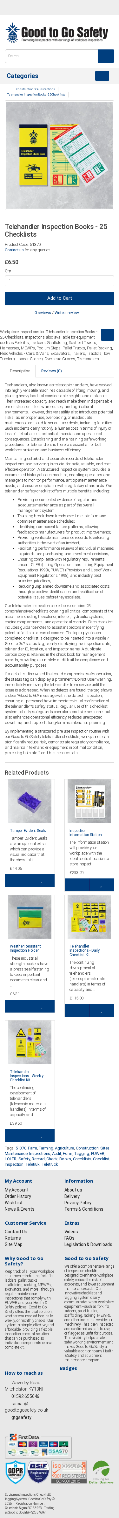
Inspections (39, 1153)
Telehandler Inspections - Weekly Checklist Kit (26, 1076)
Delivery (72, 1196)
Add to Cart (59, 298)
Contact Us (16, 1231)
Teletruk (32, 1164)
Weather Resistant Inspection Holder (25, 948)
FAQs (69, 1238)
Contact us (14, 249)
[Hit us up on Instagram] (30, 8)
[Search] (106, 56)
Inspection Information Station (85, 832)
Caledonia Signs (16, 1508)
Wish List (14, 1202)
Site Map (13, 1244)
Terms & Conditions (83, 1209)
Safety (24, 1158)
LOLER (11, 1158)
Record (38, 1158)
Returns (13, 1238)
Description (20, 371)
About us (73, 1189)
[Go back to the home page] (57, 33)
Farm (32, 1148)
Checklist (101, 1158)
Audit (56, 1153)
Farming (46, 1148)
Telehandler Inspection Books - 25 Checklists (36, 94)
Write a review (67, 312)
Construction (87, 1148)
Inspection (14, 1164)
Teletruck (50, 1164)
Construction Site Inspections (36, 89)
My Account (17, 1189)
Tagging (81, 1153)
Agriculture (64, 1148)
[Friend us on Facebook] (7, 8)
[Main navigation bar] (102, 76)
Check (51, 1158)
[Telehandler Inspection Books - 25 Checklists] (59, 155)
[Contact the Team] (79, 7)
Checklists (82, 1158)
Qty (7, 271)
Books (65, 1158)
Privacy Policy (77, 1202)
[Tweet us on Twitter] (19, 8)
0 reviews (43, 312)
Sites (104, 1148)
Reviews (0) (51, 371)
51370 (21, 1148)
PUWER (97, 1153)
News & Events (19, 1209)
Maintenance (16, 1153)
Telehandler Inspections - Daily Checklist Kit (84, 950)
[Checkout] (107, 7)
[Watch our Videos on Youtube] (42, 8)
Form (67, 1153)
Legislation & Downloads (88, 1244)
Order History (18, 1196)
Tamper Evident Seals (28, 830)
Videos (71, 1231)
